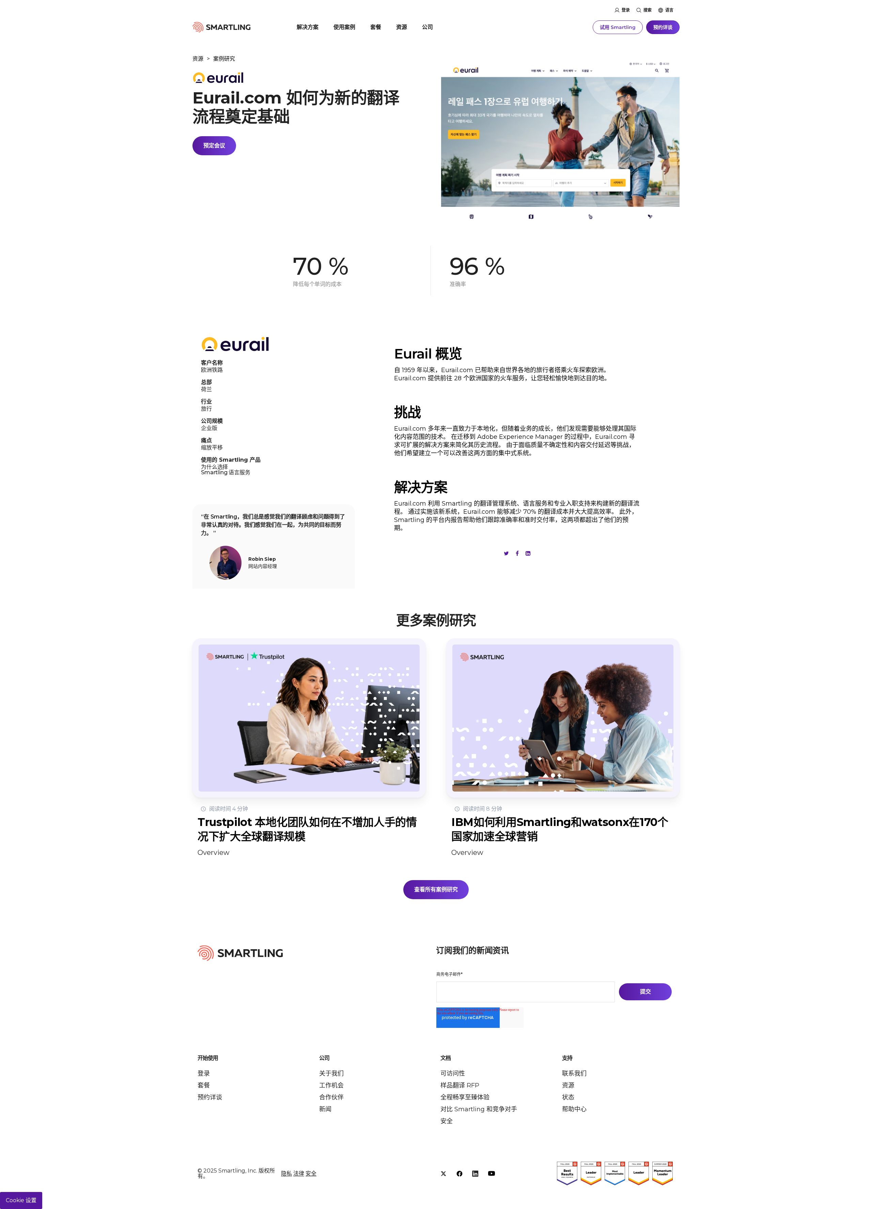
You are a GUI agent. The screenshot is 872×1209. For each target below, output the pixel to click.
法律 (298, 1173)
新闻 (325, 1109)
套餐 (375, 27)
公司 (427, 27)
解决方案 (307, 27)
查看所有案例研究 (436, 889)
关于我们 (331, 1073)
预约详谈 (662, 27)
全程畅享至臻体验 (464, 1097)
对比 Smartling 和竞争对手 (478, 1109)
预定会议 (214, 145)
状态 (568, 1097)
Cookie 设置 (21, 1200)
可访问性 (452, 1073)
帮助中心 (574, 1109)
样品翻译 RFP (459, 1085)
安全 (446, 1121)
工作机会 (331, 1085)
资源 (401, 27)
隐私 (286, 1173)
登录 (626, 10)
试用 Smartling (618, 27)
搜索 (647, 10)
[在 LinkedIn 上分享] (528, 553)
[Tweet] (506, 553)
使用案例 (344, 27)
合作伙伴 (331, 1097)
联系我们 (574, 1073)
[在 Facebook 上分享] (517, 553)
